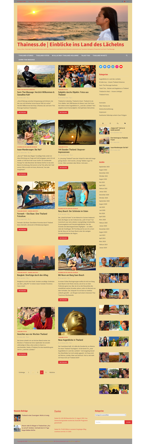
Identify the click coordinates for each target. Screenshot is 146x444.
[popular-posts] (103, 123)
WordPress (72, 441)
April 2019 (102, 238)
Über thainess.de (40, 1)
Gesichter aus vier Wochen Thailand (32, 334)
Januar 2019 (103, 248)
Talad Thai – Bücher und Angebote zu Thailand (114, 88)
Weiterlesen (22, 112)
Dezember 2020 (104, 195)
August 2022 (103, 170)
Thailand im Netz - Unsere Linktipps (27, 211)
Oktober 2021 (103, 176)
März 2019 (102, 241)
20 (30, 152)
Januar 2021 (103, 192)
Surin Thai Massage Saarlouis (26, 89)
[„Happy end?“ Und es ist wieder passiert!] (104, 128)
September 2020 (104, 201)
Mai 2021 (102, 182)
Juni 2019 (102, 235)
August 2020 (103, 204)
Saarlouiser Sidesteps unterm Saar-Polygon (79, 1)
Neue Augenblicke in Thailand (70, 340)
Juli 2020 (102, 207)
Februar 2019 (103, 244)
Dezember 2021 (104, 173)
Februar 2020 (103, 223)
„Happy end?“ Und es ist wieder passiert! (118, 129)
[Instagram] (128, 1)
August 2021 (103, 179)
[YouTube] (125, 1)
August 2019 (103, 232)
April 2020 (102, 216)
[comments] (117, 123)
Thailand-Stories (26, 55)
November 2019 (104, 229)
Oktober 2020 (103, 198)
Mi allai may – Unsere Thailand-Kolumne (112, 82)
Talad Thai (85, 55)
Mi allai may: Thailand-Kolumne (65, 55)
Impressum (63, 1)
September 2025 (104, 167)
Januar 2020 (103, 226)
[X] (126, 1)
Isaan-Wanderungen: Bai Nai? (29, 149)
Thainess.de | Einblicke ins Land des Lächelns (70, 44)
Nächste (52, 372)
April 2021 (102, 185)
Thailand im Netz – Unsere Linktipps (110, 91)
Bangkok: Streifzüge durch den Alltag (32, 275)
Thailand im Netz (100, 55)
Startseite (31, 1)
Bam (78, 441)
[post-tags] (125, 123)
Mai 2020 (102, 213)
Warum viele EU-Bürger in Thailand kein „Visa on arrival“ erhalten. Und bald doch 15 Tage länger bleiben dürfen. (36, 428)
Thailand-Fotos (42, 55)
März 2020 (102, 220)
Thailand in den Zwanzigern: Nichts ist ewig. (36, 415)
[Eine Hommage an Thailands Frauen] (104, 138)
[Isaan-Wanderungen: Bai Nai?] (104, 148)
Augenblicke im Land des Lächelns (27, 147)
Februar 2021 (103, 188)
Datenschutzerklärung (52, 1)
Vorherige (22, 372)
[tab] (103, 123)
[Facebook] (123, 1)
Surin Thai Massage (27, 60)
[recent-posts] (110, 123)
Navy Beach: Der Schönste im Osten (73, 211)
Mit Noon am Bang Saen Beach (71, 275)
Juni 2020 (102, 210)
